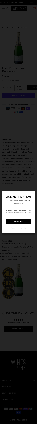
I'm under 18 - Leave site (18, 228)
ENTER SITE (18, 221)
